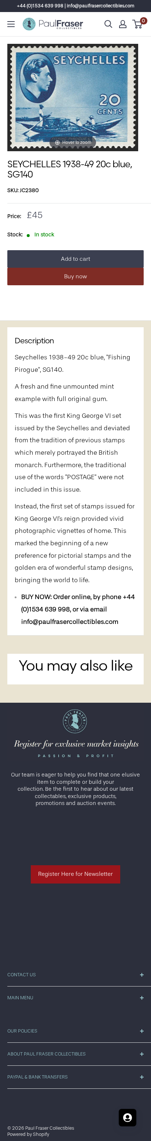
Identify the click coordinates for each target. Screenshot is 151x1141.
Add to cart (75, 259)
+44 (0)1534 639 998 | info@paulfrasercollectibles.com (76, 5)
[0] (137, 24)
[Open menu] (11, 24)
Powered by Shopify (28, 1134)
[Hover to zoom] (72, 97)
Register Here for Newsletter (75, 874)
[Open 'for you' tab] (127, 1117)
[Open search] (108, 24)
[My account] (122, 24)
